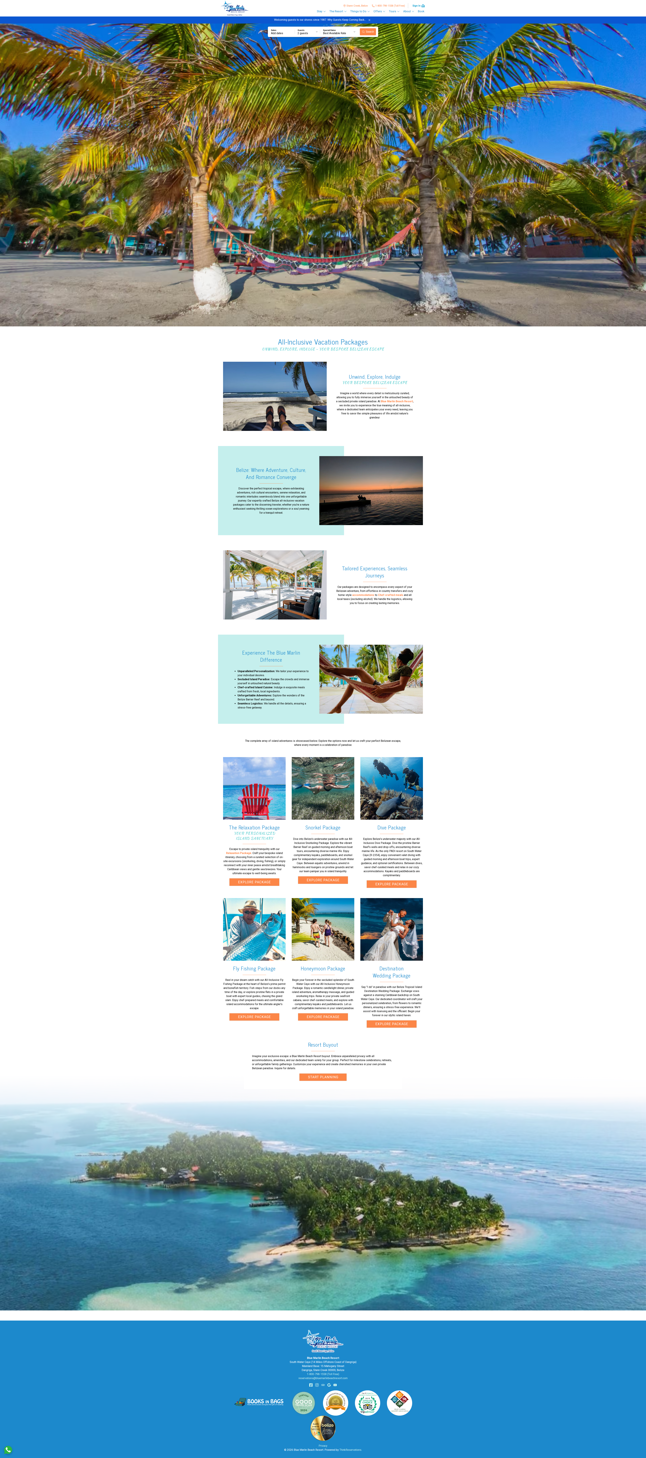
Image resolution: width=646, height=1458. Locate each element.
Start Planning (323, 1077)
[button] (369, 20)
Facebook (311, 1385)
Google (329, 1385)
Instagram (317, 1385)
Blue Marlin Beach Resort (397, 401)
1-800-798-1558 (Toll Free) (390, 5)
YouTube (335, 1385)
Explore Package (254, 882)
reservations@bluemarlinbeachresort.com (323, 1378)
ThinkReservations (350, 1449)
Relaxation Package (238, 853)
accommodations (363, 595)
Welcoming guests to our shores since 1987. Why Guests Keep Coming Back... (320, 19)
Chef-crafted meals (390, 595)
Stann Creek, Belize (357, 5)
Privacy (323, 1445)
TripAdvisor (323, 1385)
